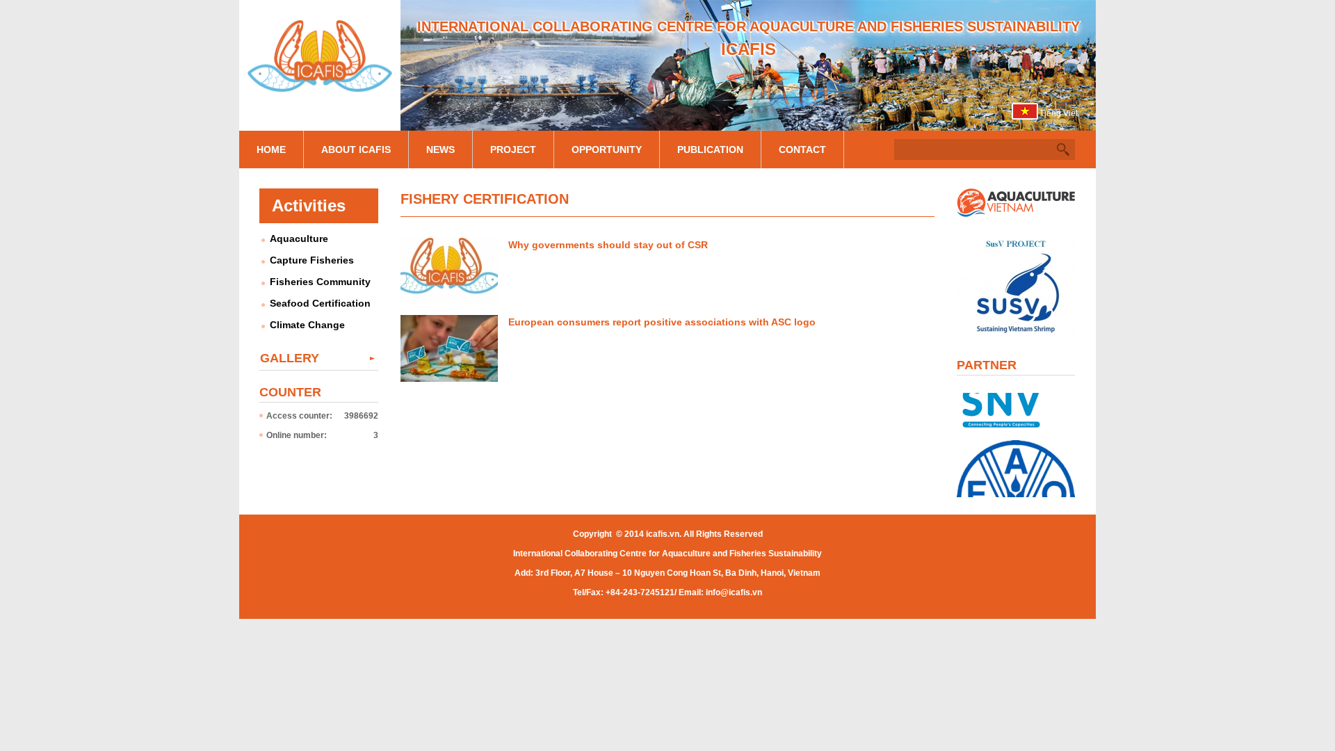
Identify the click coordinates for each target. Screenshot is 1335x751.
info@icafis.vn (734, 592)
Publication (710, 149)
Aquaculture (299, 238)
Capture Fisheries (312, 260)
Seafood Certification (320, 303)
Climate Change (307, 324)
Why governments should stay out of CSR (608, 244)
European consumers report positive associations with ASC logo (662, 322)
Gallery (289, 358)
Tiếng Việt (1058, 113)
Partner (987, 365)
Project (513, 149)
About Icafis (356, 149)
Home (271, 149)
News (440, 149)
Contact (802, 149)
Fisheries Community (320, 281)
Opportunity (607, 149)
